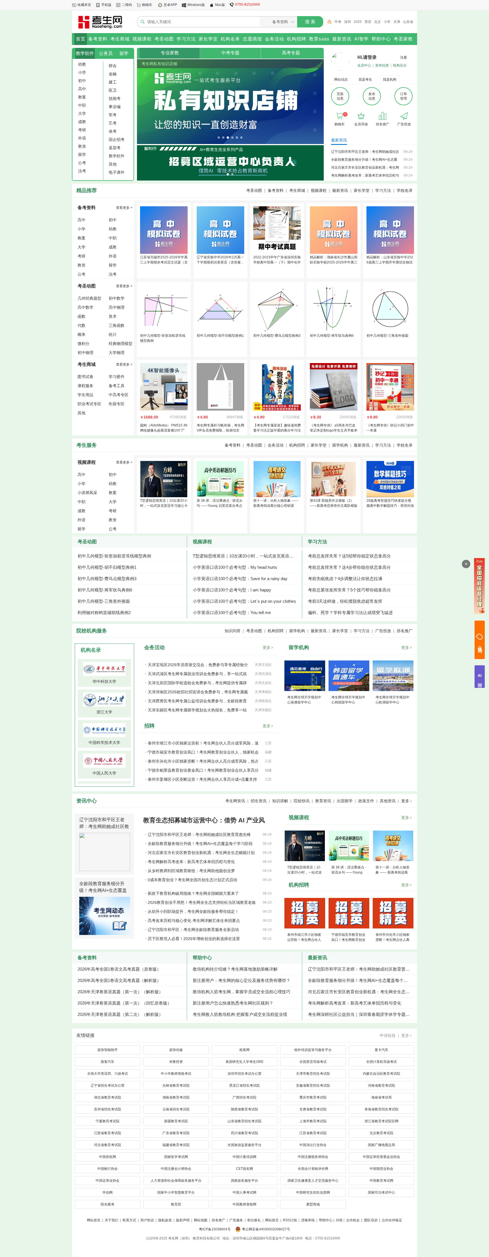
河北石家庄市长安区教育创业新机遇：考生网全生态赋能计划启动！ (362, 991)
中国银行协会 (107, 1169)
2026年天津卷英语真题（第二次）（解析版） (120, 1014)
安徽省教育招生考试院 (313, 1085)
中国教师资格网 (244, 1204)
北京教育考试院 (381, 1133)
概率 (81, 334)
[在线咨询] (480, 640)
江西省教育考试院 (107, 1133)
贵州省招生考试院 (107, 1109)
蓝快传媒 (176, 1050)
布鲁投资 (176, 1062)
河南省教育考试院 (381, 1085)
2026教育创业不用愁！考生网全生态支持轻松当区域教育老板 (202, 902)
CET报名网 (244, 1169)
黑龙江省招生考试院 (244, 1085)
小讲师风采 (87, 492)
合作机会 (353, 1220)
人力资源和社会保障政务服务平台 (176, 1181)
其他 (81, 413)
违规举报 (308, 1220)
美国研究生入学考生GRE (244, 1062)
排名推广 (405, 630)
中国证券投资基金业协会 (381, 1157)
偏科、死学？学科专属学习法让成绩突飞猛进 (350, 612)
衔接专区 (117, 404)
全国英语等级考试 (313, 1062)
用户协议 (147, 1220)
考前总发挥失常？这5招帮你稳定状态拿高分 (349, 556)
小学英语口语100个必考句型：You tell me (232, 612)
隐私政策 (165, 1220)
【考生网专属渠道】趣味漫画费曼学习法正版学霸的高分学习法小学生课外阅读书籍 (277, 430)
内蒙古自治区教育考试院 (381, 1074)
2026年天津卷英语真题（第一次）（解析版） (120, 991)
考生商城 (297, 190)
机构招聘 (297, 445)
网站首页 (93, 1220)
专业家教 (170, 52)
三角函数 (117, 325)
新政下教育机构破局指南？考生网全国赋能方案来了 (193, 893)
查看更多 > (124, 208)
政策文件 (366, 801)
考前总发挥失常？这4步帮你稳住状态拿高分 (349, 567)
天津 (396, 22)
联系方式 (129, 1220)
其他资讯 (388, 801)
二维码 (127, 5)
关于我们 (111, 1220)
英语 (367, 22)
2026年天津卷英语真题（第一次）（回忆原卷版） (124, 1003)
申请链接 (388, 1035)
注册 (403, 57)
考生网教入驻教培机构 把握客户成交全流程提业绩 (240, 1014)
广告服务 (236, 1220)
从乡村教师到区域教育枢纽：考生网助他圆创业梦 (191, 870)
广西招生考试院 (244, 1097)
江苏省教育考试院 (313, 1133)
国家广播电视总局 (381, 1145)
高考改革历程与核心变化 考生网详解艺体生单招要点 (194, 920)
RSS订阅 (290, 1220)
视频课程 (319, 190)
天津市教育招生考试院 (313, 1074)
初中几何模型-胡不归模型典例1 (220, 336)
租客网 (244, 1050)
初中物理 (85, 352)
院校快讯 (302, 801)
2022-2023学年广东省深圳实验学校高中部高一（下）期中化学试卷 (277, 262)
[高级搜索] (327, 21)
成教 (113, 247)
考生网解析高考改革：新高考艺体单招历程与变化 (191, 861)
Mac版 (220, 5)
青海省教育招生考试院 (381, 1109)
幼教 (113, 229)
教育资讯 (323, 801)
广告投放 (383, 630)
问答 (339, 1220)
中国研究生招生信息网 (313, 1192)
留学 (123, 53)
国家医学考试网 (176, 1157)
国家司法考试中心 (381, 1192)
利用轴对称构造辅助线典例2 (104, 612)
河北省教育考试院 (107, 1145)
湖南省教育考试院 (176, 1097)
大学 (81, 247)
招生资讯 (259, 801)
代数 (81, 325)
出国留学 (345, 801)
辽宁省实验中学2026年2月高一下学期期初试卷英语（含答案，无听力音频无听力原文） (220, 262)
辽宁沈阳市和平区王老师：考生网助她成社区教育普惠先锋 (104, 826)
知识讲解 (280, 801)
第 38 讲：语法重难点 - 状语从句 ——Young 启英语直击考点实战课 (220, 506)
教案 (81, 238)
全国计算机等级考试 (381, 1062)
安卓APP (170, 5)
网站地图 (200, 1220)
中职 (113, 238)
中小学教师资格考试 (176, 1074)
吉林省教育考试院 (176, 1085)
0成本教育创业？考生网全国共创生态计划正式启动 (192, 880)
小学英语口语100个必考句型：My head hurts (235, 567)
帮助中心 (202, 957)
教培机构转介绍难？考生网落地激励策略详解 (235, 969)
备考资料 (276, 190)
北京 (377, 22)
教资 (81, 265)
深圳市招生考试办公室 (244, 1074)
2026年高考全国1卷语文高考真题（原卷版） (119, 969)
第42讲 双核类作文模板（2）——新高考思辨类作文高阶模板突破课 (333, 506)
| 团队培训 (369, 1220)
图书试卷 (85, 376)
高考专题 (291, 52)
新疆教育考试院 (176, 1121)
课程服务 (85, 385)
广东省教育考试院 (176, 1133)
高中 (81, 220)
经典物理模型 (120, 343)
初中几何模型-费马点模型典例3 (277, 336)
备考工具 (117, 385)
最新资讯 (340, 190)
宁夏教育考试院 (107, 1121)
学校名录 (405, 190)
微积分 (83, 343)
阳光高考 (107, 1204)
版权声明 (183, 1220)
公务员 (106, 53)
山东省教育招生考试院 (244, 1121)
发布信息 (382, 65)
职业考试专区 (89, 404)
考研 (81, 256)
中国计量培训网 (244, 1157)
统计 (113, 334)
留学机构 (340, 445)
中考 (337, 22)
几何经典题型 (89, 298)
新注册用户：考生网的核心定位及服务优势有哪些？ (241, 980)
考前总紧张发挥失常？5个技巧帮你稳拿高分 (349, 589)
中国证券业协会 (107, 1181)
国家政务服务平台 (244, 1181)
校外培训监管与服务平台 (313, 1050)
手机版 (106, 5)
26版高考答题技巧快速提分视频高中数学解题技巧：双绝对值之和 (390, 506)
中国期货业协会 (381, 1169)
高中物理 (117, 307)
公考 (81, 274)
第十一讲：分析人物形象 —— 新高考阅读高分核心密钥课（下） (275, 506)
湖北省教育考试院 (107, 1097)
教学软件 (85, 53)
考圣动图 (254, 190)
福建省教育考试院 (176, 1145)
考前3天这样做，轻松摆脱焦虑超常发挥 (345, 601)
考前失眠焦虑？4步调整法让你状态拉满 (345, 578)
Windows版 (196, 5)
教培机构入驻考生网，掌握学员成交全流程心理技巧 (241, 991)
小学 (387, 22)
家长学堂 (362, 190)
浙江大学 (104, 712)
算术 (113, 316)
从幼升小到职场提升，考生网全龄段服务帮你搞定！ (193, 911)
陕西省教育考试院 (244, 1109)
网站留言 (272, 1220)
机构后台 (400, 65)
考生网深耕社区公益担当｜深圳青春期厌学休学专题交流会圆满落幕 (362, 1014)
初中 (113, 220)
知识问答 (233, 630)
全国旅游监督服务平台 (244, 1145)
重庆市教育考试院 (313, 1097)
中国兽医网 (107, 1157)
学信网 (107, 1192)
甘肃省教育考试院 (313, 1109)
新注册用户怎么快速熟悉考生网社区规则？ (233, 1003)
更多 (268, 647)
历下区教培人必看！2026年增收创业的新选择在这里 (194, 938)
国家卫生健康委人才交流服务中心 (313, 1181)
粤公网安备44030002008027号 (266, 1229)
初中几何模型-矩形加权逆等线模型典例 (114, 556)
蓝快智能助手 (107, 1050)
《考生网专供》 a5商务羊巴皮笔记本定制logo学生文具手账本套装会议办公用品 (333, 430)
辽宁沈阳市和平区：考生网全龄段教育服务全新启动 (193, 929)
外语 (113, 256)
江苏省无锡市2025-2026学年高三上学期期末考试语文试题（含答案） (164, 262)
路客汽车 (107, 1062)
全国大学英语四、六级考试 (107, 1074)
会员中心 (364, 65)
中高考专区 (118, 394)
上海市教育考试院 (313, 1121)
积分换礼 (254, 1220)
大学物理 (117, 352)
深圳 (347, 22)
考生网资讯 (235, 801)
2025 (358, 22)
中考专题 (230, 52)
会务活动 (276, 445)
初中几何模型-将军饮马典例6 (332, 336)
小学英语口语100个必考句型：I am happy (232, 589)
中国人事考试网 (244, 1192)
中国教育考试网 (381, 1181)
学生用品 (85, 394)
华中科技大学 (104, 681)
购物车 (147, 5)
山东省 (408, 22)
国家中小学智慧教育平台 (176, 1192)
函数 (81, 316)
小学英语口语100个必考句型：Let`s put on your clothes (244, 601)
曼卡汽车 (381, 1050)
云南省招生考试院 (176, 1109)
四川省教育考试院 (244, 1133)
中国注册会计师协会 (176, 1169)
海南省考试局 (381, 1097)
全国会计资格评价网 (313, 1169)
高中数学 (85, 307)
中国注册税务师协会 (313, 1157)
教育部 (176, 1204)
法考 (113, 274)
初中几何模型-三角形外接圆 (387, 336)
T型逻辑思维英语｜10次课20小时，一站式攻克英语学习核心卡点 (164, 506)
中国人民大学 (104, 773)
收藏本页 (84, 5)
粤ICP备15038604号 (215, 1229)
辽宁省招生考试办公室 (108, 1085)
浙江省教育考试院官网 (381, 1121)
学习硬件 (117, 376)
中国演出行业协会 (313, 1145)
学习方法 (383, 190)
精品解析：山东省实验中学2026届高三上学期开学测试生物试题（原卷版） (389, 262)
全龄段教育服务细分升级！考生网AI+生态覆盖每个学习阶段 (103, 890)
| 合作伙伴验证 (390, 1220)
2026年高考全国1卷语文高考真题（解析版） (119, 980)
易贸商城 (313, 1204)
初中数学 (117, 298)
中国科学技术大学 (104, 742)
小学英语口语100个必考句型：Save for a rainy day (240, 578)
